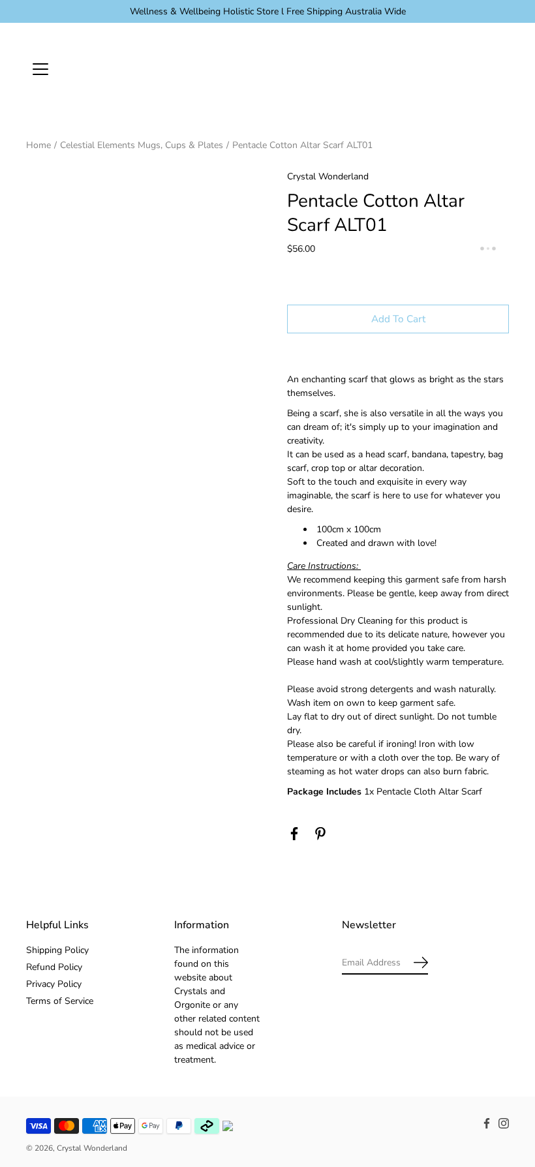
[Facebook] (294, 833)
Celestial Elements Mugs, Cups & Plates (141, 145)
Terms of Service (59, 1001)
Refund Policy (54, 967)
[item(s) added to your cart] (498, 68)
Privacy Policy (54, 984)
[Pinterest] (320, 833)
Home (38, 145)
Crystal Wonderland (92, 1148)
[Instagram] (503, 1123)
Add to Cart (398, 319)
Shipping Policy (57, 950)
